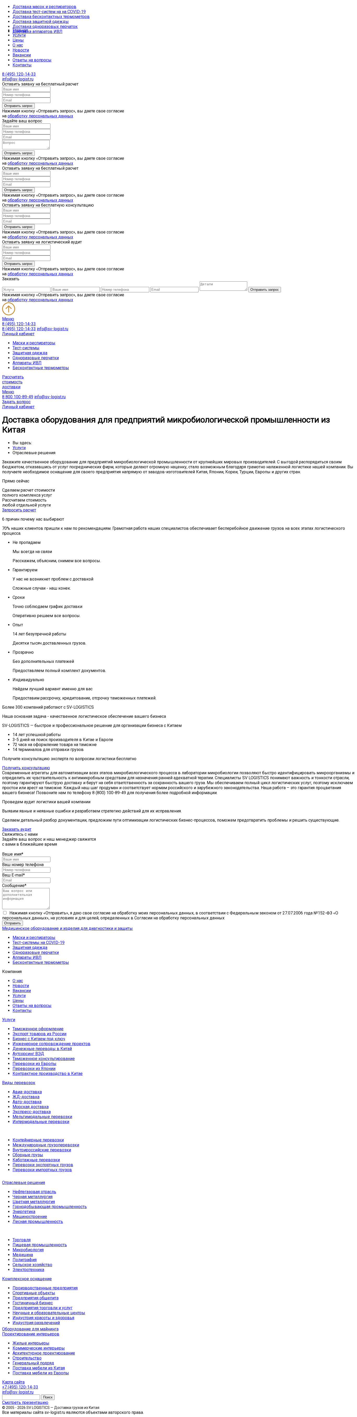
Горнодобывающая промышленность (50, 1206)
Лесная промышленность (38, 1221)
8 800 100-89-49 (17, 396)
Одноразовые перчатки (36, 357)
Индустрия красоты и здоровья (43, 1317)
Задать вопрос (16, 401)
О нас (18, 45)
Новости (21, 50)
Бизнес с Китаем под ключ (39, 1038)
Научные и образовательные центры (49, 1312)
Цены (18, 40)
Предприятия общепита (36, 1297)
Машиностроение (30, 1216)
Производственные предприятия (45, 1287)
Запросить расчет (19, 510)
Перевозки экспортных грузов (43, 1164)
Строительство (27, 1358)
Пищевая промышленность (40, 1244)
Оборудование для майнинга (30, 1329)
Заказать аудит (16, 829)
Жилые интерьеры (31, 1343)
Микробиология (28, 1249)
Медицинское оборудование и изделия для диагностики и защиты (67, 928)
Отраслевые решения (23, 1182)
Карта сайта (13, 1382)
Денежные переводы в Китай (42, 1048)
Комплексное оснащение (27, 1278)
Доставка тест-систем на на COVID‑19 (49, 11)
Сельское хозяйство (32, 1264)
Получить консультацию (26, 767)
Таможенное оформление (38, 1028)
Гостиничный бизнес (33, 1302)
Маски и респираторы (34, 342)
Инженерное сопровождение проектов (51, 1043)
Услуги (19, 35)
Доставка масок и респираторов (44, 6)
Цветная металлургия (34, 1201)
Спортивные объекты (34, 1292)
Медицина (23, 1254)
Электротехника (28, 1269)
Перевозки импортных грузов (42, 1169)
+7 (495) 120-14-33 (20, 1387)
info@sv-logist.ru (17, 79)
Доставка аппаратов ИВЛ (37, 31)
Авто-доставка (27, 1101)
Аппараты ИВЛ (27, 362)
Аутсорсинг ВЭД (28, 1053)
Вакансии (22, 55)
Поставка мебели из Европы (41, 1372)
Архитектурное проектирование (44, 1353)
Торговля (22, 1239)
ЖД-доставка (26, 1096)
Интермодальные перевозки (41, 1121)
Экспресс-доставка (32, 1111)
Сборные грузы (28, 1154)
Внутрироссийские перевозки (42, 1149)
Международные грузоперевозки (46, 1144)
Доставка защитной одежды (41, 21)
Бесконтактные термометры (41, 367)
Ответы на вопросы (32, 60)
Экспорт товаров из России (39, 1033)
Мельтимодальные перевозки (42, 1116)
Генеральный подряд (33, 1363)
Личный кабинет (18, 333)
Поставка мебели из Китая (39, 1367)
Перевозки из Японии (34, 1068)
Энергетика (24, 1211)
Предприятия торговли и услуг (42, 1307)
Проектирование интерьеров (30, 1333)
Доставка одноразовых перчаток (45, 26)
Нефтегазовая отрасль (34, 1191)
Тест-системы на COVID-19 (39, 942)
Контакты (22, 64)
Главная (20, 30)
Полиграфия (25, 1259)
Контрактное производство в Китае (48, 1073)
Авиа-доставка (27, 1091)
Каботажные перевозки (36, 1159)
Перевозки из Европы (34, 1063)
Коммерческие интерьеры (39, 1348)
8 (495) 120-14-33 (19, 74)
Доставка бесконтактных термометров (51, 16)
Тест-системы (26, 347)
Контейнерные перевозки (38, 1139)
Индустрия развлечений (36, 1322)
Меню (8, 318)
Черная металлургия (33, 1196)
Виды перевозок (18, 1082)
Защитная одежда (30, 352)
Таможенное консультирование (44, 1058)
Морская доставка (31, 1106)
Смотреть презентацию (25, 1402)
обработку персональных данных (40, 115)
